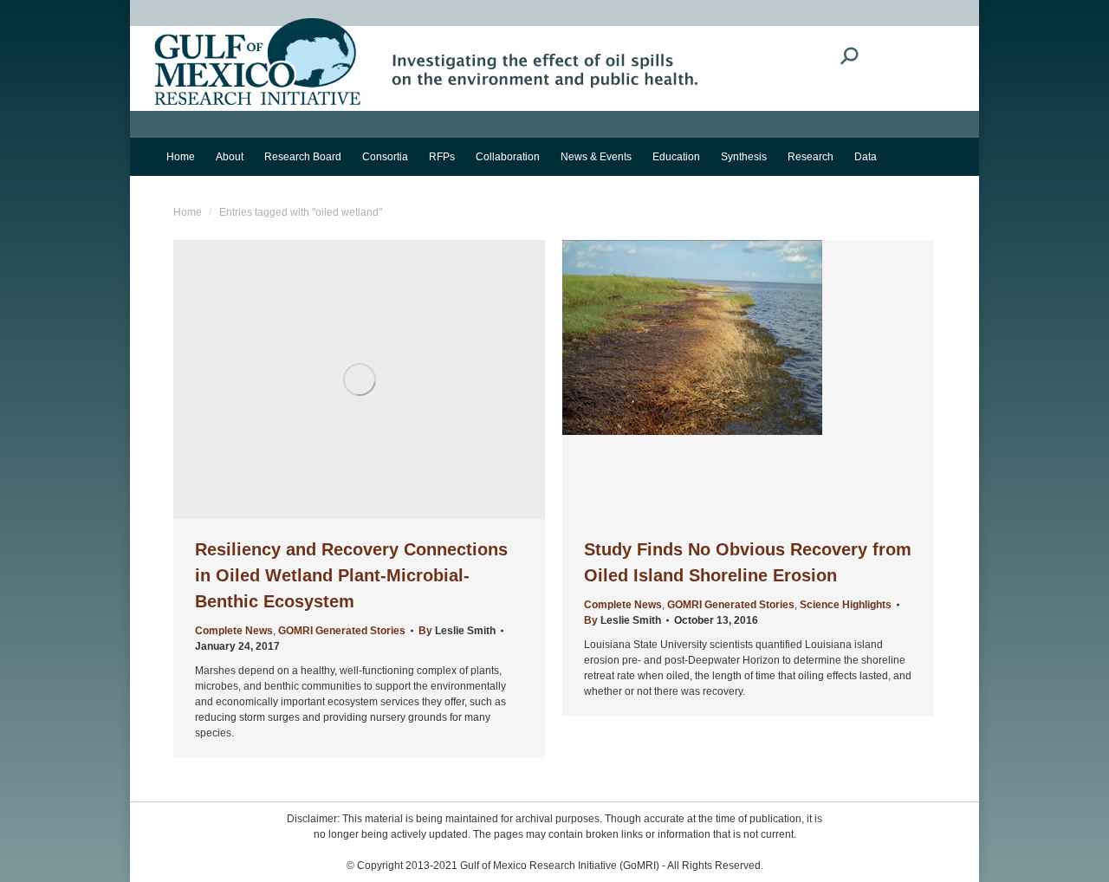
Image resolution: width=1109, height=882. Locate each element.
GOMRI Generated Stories (341, 631)
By (457, 631)
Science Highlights (846, 605)
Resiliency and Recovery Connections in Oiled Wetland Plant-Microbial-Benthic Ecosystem (351, 575)
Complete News (234, 631)
